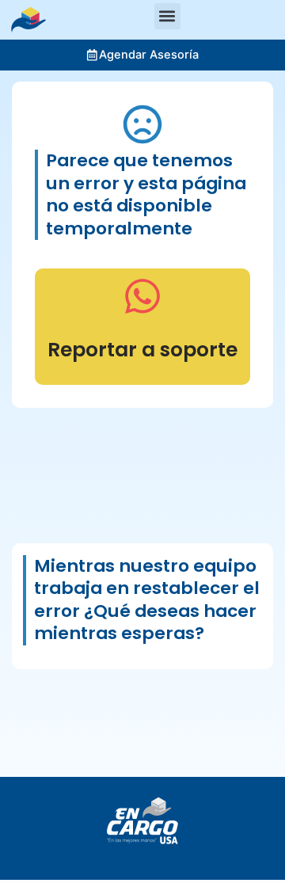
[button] (167, 16)
